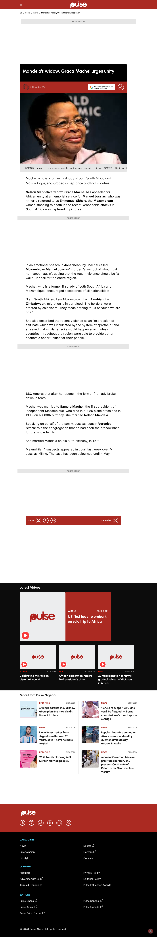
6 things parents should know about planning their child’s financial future (57, 711)
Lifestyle (44, 703)
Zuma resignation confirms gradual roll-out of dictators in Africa (115, 679)
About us (25, 872)
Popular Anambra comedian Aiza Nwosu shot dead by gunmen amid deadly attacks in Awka (118, 738)
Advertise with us (29, 878)
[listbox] (78, 666)
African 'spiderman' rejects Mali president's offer (75, 677)
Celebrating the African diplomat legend (34, 677)
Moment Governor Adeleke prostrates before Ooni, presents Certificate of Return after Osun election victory (118, 764)
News (27, 13)
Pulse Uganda (91, 907)
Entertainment (27, 851)
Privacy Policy (91, 872)
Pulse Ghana (27, 900)
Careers (87, 851)
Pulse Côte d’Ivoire (30, 913)
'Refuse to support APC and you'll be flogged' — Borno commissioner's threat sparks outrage (119, 713)
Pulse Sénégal (91, 900)
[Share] (121, 87)
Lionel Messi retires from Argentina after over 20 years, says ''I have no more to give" (56, 738)
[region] (78, 666)
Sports (87, 845)
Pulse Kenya (27, 907)
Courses (88, 858)
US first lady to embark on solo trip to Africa (87, 619)
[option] (38, 666)
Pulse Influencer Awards (97, 885)
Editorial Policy (92, 878)
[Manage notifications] (150, 931)
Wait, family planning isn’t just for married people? (55, 758)
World (35, 13)
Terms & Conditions (31, 885)
